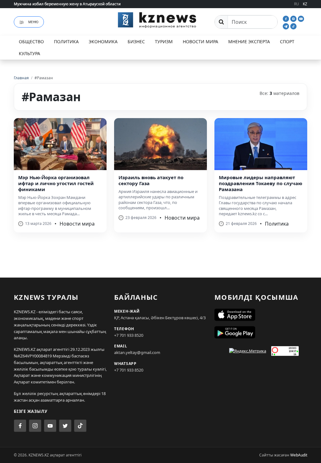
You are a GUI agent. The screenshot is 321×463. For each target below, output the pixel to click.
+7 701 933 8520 (128, 335)
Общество (31, 41)
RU (296, 4)
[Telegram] (286, 25)
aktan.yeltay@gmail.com (137, 352)
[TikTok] (293, 25)
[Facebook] (286, 18)
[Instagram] (294, 18)
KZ (305, 4)
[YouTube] (301, 18)
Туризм (164, 41)
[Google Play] (260, 332)
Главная (21, 78)
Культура (29, 53)
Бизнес (136, 41)
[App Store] (260, 315)
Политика (66, 41)
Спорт (287, 41)
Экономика (103, 41)
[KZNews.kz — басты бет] (160, 21)
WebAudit (298, 455)
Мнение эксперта (249, 41)
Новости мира (200, 41)
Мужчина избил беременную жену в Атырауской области (67, 4)
